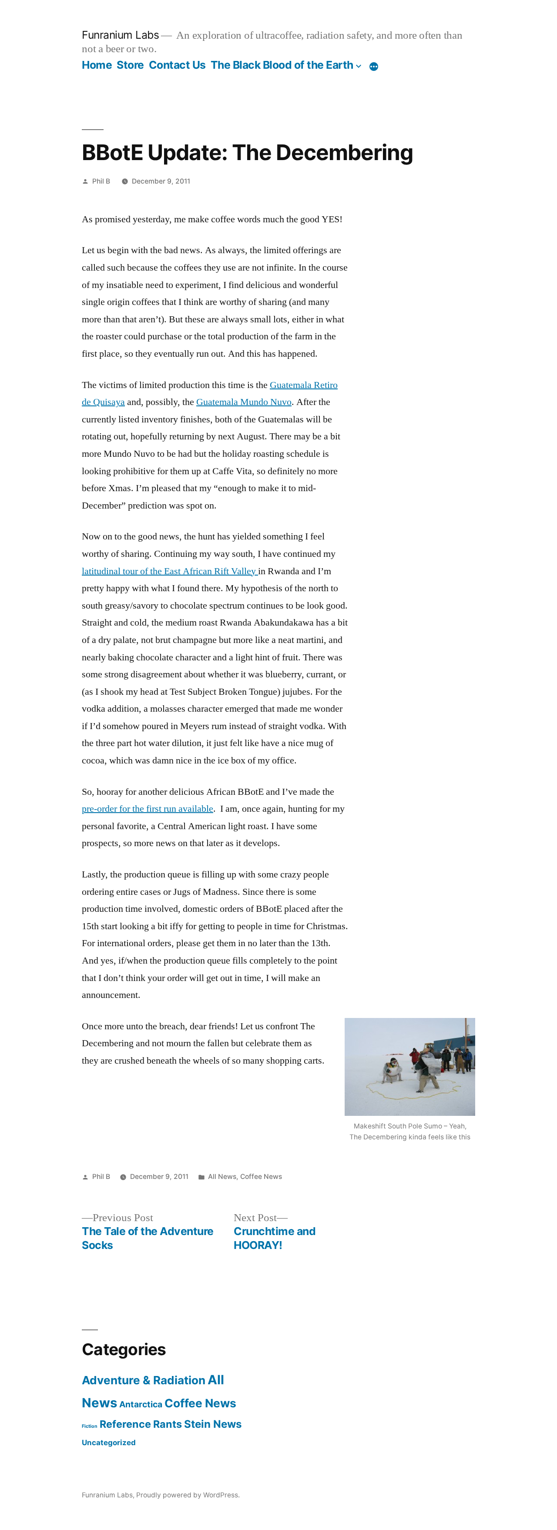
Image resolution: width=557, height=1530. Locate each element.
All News (222, 1176)
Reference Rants (141, 1424)
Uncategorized (109, 1442)
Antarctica (140, 1404)
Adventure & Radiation (143, 1380)
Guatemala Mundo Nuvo (244, 402)
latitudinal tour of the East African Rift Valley (170, 571)
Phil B (101, 181)
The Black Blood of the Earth (282, 64)
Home (97, 64)
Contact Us (177, 64)
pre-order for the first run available (147, 809)
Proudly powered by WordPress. (188, 1495)
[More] (374, 66)
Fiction (89, 1426)
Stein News (213, 1424)
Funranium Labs (120, 34)
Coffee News (261, 1176)
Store (130, 64)
